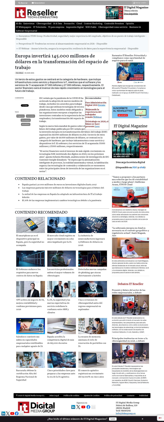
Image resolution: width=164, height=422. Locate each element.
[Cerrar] (142, 419)
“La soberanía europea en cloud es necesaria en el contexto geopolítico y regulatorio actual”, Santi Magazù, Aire (130, 232)
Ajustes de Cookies (91, 395)
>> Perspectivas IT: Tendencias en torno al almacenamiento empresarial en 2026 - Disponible (61, 44)
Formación (69, 23)
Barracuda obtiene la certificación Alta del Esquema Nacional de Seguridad (26, 375)
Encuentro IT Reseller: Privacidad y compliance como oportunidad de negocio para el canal (129, 58)
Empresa (20, 116)
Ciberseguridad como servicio (113, 27)
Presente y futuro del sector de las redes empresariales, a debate (128, 291)
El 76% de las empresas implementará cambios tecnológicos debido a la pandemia (61, 200)
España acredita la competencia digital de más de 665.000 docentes (60, 340)
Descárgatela (131, 14)
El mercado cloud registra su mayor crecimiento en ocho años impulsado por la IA (61, 239)
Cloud (79, 23)
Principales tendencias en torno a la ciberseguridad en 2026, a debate (130, 340)
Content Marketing (93, 23)
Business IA (135, 27)
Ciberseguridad (43, 23)
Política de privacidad (113, 395)
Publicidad (143, 395)
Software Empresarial (26, 31)
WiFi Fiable (90, 27)
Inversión (30, 116)
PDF (134, 167)
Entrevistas (28, 23)
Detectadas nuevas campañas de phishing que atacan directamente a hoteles (92, 272)
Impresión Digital (75, 27)
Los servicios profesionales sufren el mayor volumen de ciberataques (60, 272)
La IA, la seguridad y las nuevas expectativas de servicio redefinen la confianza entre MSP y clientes (58, 306)
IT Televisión (39, 27)
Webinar (97, 117)
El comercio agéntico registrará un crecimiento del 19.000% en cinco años (91, 373)
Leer (97, 126)
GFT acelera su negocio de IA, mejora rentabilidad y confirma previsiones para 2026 (30, 304)
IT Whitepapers (23, 27)
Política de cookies (71, 395)
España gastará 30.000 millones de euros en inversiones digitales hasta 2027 (59, 184)
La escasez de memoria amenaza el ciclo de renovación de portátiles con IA (92, 341)
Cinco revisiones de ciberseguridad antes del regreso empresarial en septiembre (90, 304)
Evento (101, 105)
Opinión (130, 23)
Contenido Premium (114, 23)
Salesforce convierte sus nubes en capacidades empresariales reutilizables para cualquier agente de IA (29, 341)
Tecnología (26, 120)
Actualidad (25, 124)
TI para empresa (56, 27)
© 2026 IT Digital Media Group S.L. (30, 395)
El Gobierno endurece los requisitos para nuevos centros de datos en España (29, 272)
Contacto (130, 395)
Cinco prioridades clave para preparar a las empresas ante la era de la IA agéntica (61, 373)
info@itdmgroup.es (126, 413)
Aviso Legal (54, 395)
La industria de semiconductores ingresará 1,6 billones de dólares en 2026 (91, 240)
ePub (141, 167)
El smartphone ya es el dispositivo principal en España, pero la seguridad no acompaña (30, 240)
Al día (18, 23)
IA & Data (57, 23)
